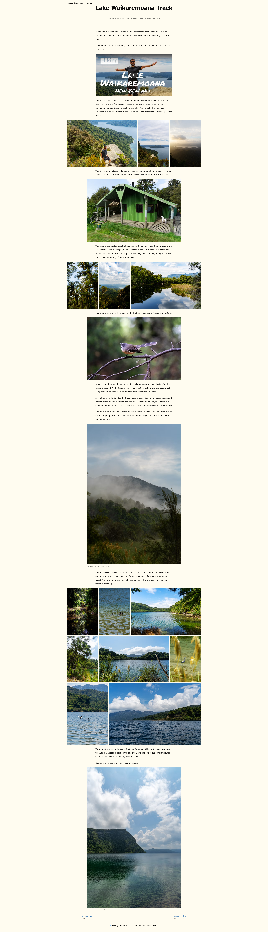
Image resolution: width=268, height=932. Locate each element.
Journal (89, 3)
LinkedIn (141, 925)
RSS (148, 925)
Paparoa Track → (180, 916)
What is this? (154, 926)
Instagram (132, 925)
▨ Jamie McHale (75, 3)
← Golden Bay (87, 916)
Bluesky (115, 925)
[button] (134, 75)
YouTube (123, 925)
